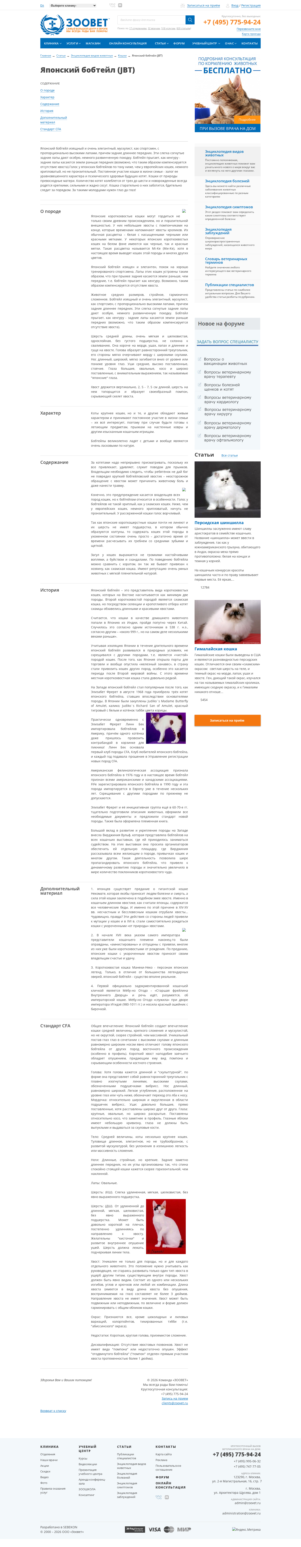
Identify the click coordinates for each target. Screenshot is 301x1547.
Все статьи (229, 455)
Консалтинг (87, 1495)
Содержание (49, 104)
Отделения (47, 1454)
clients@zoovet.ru (175, 1403)
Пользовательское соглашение (168, 1468)
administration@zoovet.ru (241, 1513)
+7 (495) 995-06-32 (247, 1461)
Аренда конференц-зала (92, 1481)
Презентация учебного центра (90, 1472)
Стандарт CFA (50, 129)
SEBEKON (70, 1527)
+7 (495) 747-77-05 (247, 1466)
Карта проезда (251, 34)
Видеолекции (88, 1464)
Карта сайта (164, 1454)
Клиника (51, 43)
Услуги (72, 43)
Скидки (45, 1471)
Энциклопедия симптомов (229, 207)
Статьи (160, 43)
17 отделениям (138, 28)
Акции (44, 1466)
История (46, 111)
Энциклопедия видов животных (224, 153)
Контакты (250, 43)
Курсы (83, 1458)
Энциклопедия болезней (227, 181)
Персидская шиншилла (219, 522)
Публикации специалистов (229, 285)
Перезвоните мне (249, 29)
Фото (43, 1483)
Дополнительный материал (53, 119)
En (42, 5)
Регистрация (251, 5)
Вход (234, 5)
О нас (229, 43)
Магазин (93, 43)
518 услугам (168, 28)
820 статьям (183, 28)
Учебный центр (204, 43)
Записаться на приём (203, 5)
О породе (47, 90)
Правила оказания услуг (52, 1490)
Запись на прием (175, 1398)
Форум (179, 43)
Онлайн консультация (128, 43)
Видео (44, 1477)
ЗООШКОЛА (87, 1489)
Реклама (161, 1460)
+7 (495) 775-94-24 (232, 21)
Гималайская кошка (216, 648)
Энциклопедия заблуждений (218, 231)
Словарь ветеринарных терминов (226, 260)
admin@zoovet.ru (248, 1503)
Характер (47, 97)
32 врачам (154, 28)
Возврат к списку (53, 1411)
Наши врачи (49, 1460)
